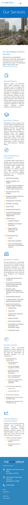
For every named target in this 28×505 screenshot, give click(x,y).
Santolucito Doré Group (10, 66)
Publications (6, 491)
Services (5, 494)
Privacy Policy (6, 498)
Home (4, 489)
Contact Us (5, 496)
